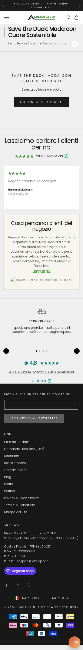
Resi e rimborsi (15, 463)
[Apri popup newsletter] (74, 642)
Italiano (57, 598)
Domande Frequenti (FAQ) (24, 449)
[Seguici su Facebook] (6, 585)
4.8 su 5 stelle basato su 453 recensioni (41, 372)
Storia (8, 484)
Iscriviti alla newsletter (34, 418)
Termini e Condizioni (19, 505)
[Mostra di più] (75, 44)
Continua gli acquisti (41, 102)
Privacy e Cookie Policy (21, 498)
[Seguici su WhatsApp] (28, 585)
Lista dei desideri (17, 442)
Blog (7, 477)
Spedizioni (12, 456)
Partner (9, 491)
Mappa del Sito (15, 512)
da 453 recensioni (49, 156)
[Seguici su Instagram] (17, 585)
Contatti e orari (15, 470)
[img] (24, 156)
